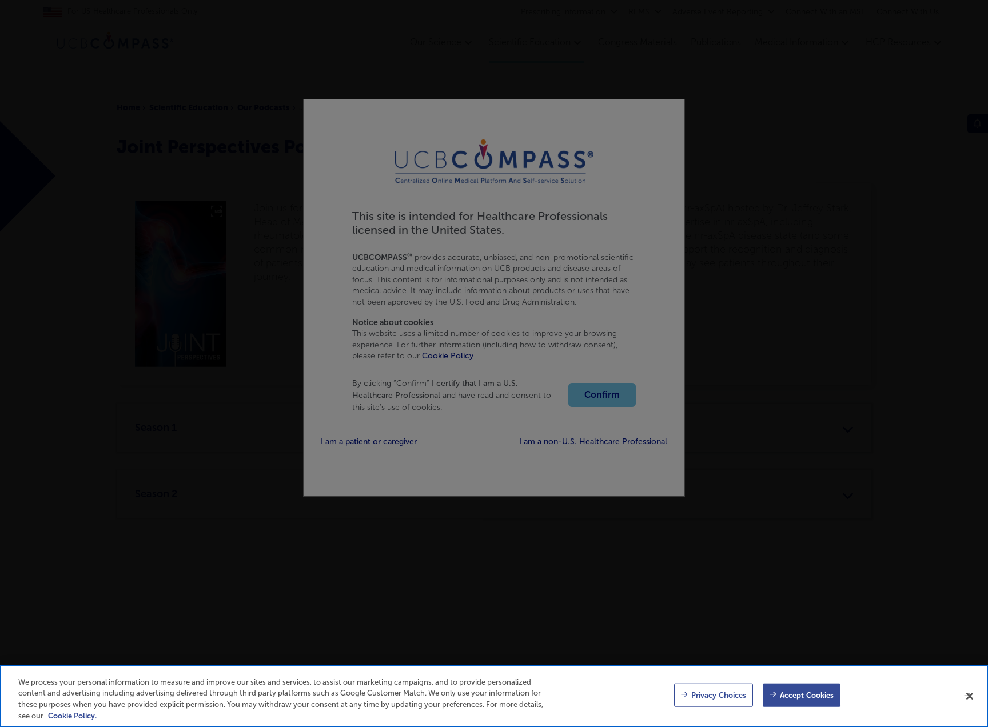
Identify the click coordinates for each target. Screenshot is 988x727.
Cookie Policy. (72, 715)
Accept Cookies (807, 695)
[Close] (969, 696)
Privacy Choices (719, 695)
